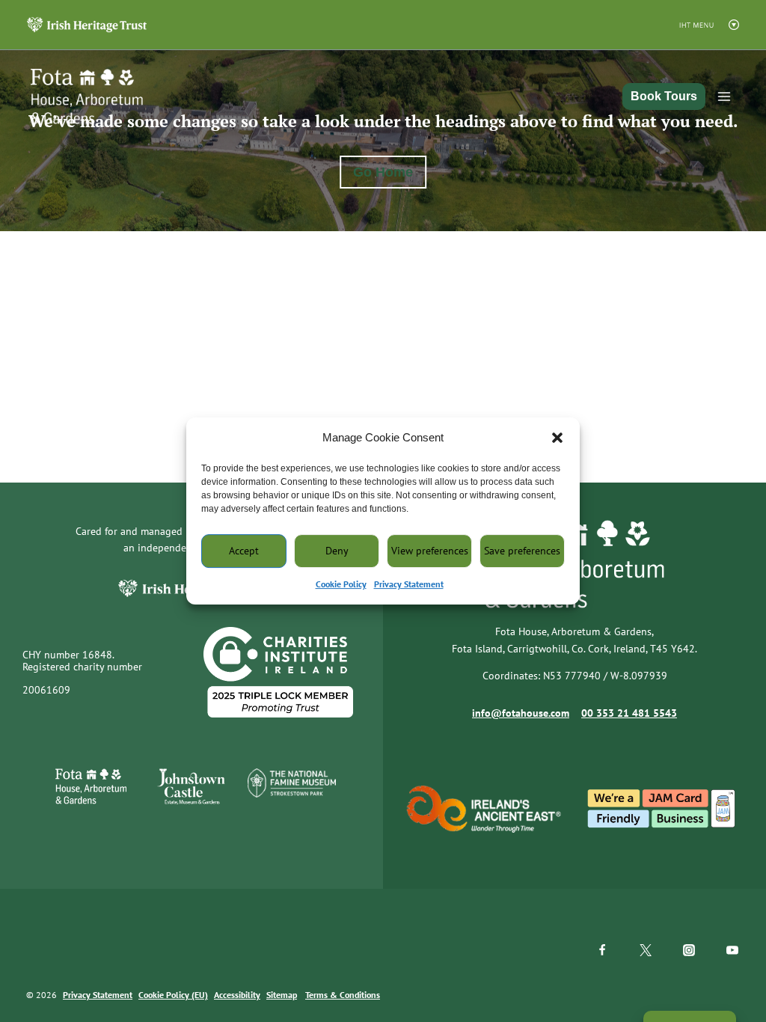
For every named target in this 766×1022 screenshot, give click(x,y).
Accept (244, 550)
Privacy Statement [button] (409, 584)
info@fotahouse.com (520, 713)
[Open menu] (724, 96)
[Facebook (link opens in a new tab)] (602, 950)
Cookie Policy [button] (341, 584)
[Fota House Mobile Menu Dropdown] (87, 24)
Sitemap (281, 994)
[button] (557, 437)
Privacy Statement (97, 994)
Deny (337, 550)
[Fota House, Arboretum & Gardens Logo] (75, 96)
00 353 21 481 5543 (629, 713)
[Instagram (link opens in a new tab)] (688, 950)
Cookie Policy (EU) (173, 994)
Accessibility (237, 994)
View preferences (429, 550)
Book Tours (664, 96)
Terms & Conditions (342, 994)
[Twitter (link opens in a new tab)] (645, 950)
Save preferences (522, 550)
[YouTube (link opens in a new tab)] (732, 950)
